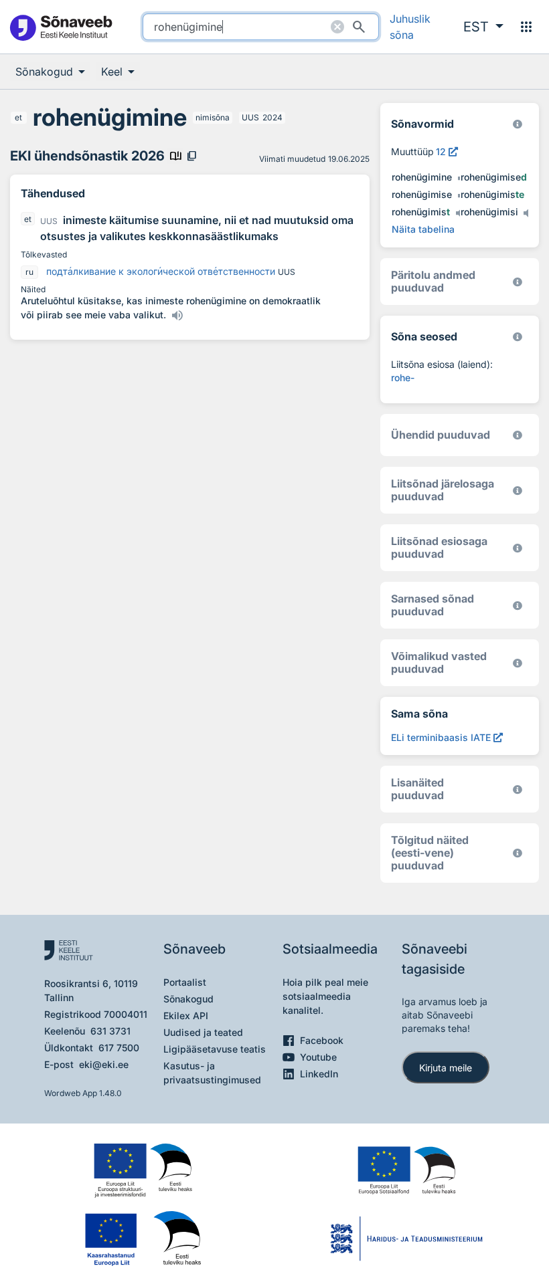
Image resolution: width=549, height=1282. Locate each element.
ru (29, 272)
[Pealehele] (61, 27)
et (18, 117)
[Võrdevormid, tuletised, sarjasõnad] (517, 336)
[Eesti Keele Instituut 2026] (517, 435)
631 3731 (110, 1031)
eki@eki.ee (104, 1064)
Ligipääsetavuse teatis (214, 1049)
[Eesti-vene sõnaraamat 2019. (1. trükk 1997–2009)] (517, 853)
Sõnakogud (188, 998)
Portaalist (184, 982)
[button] (483, 27)
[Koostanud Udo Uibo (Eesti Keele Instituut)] (517, 282)
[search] (260, 26)
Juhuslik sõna (410, 26)
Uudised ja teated (203, 1032)
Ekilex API (185, 1015)
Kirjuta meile (445, 1067)
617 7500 (118, 1047)
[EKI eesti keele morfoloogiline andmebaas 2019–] (517, 124)
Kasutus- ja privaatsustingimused (212, 1072)
